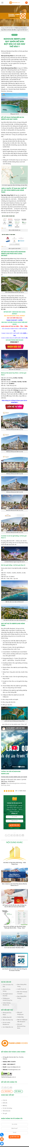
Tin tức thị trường (7, 1108)
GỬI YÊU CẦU (15, 825)
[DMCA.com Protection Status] (6, 1073)
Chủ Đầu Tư (11, 28)
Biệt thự (5, 1105)
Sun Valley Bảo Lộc (8, 1027)
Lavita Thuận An (21, 989)
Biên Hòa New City (8, 1020)
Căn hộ (5, 1100)
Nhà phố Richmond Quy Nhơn (21, 1026)
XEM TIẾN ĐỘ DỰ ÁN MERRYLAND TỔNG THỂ (14, 724)
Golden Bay (20, 1017)
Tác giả (5, 1113)
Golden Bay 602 (7, 1017)
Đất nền (5, 1103)
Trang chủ (4, 28)
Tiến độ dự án (6, 1111)
